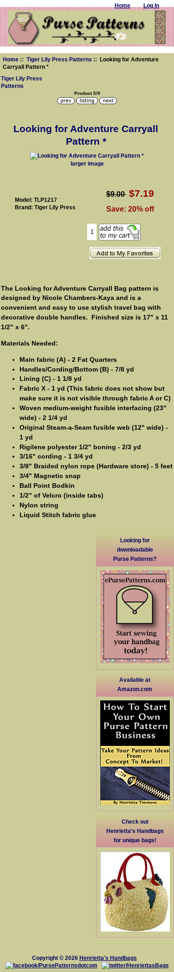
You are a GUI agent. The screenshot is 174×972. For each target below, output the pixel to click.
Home (11, 59)
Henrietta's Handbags (108, 958)
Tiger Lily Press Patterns (59, 59)
